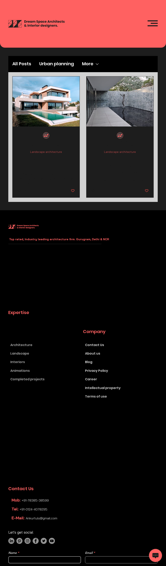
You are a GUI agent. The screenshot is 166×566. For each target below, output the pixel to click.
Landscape (19, 353)
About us (92, 353)
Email (89, 552)
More (87, 64)
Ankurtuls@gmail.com (41, 518)
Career (91, 379)
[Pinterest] (19, 541)
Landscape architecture (46, 152)
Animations (20, 370)
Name (12, 552)
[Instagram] (27, 541)
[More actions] (74, 135)
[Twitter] (44, 541)
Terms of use (96, 396)
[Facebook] (36, 541)
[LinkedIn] (11, 541)
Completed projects (27, 379)
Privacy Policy (96, 370)
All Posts (21, 64)
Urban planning (56, 64)
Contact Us (94, 345)
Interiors (17, 362)
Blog (88, 362)
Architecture (21, 345)
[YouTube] (52, 541)
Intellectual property (103, 388)
